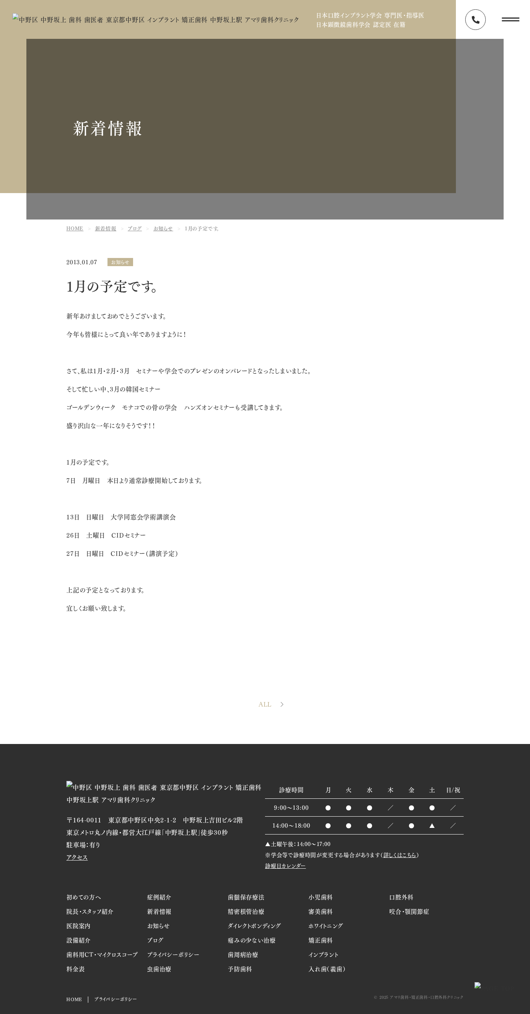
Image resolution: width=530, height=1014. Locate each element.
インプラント (323, 954)
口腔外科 (401, 896)
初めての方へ (83, 896)
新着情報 (159, 911)
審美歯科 (320, 911)
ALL (265, 704)
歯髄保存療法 (246, 896)
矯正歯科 (320, 939)
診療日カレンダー (285, 865)
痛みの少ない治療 (251, 939)
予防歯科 (240, 968)
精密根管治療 (246, 911)
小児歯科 (320, 896)
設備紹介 (78, 939)
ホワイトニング (325, 925)
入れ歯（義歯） (327, 968)
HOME (74, 999)
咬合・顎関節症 (409, 911)
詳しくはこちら (400, 854)
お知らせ (120, 262)
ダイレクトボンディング (254, 925)
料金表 (75, 968)
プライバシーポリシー (173, 954)
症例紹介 (159, 896)
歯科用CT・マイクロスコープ (102, 954)
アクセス (77, 857)
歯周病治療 (243, 954)
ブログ (155, 939)
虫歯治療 (159, 968)
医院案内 (78, 925)
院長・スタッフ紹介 (90, 911)
